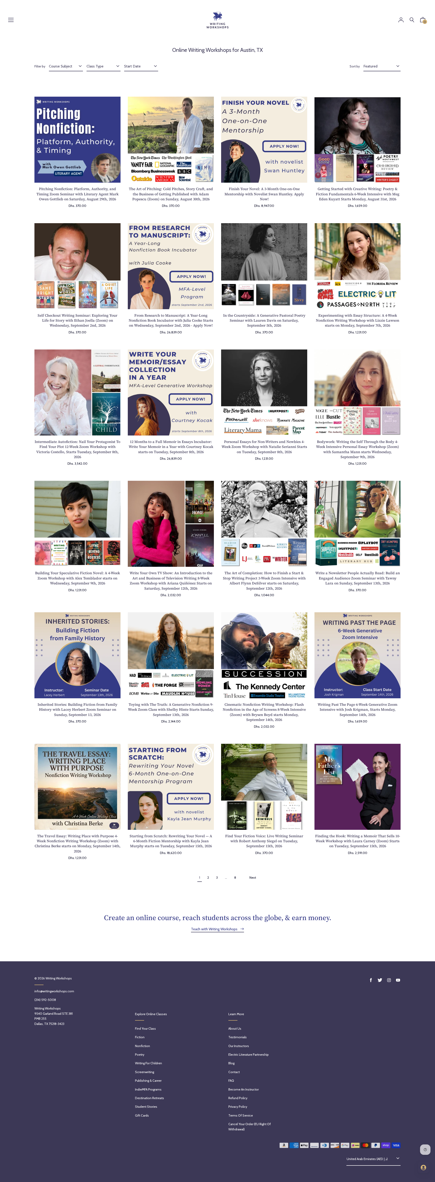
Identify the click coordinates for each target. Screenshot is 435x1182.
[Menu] (10, 20)
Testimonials (237, 1037)
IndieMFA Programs (148, 1089)
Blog (231, 1063)
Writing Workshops (59, 978)
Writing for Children (148, 1063)
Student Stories (146, 1107)
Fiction (140, 1037)
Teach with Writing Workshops (214, 929)
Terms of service (240, 1115)
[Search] (412, 20)
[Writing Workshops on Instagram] (389, 980)
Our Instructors (238, 1046)
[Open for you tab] (423, 1167)
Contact (234, 1072)
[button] (423, 21)
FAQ (231, 1081)
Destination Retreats (149, 1098)
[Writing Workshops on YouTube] (398, 980)
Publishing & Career (148, 1081)
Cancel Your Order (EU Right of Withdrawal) (249, 1126)
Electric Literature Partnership (248, 1055)
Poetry (139, 1055)
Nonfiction (142, 1046)
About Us (234, 1028)
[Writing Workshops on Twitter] (379, 980)
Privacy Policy (237, 1107)
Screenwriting (144, 1072)
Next (252, 878)
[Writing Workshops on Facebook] (370, 980)
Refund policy (237, 1098)
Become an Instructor (243, 1089)
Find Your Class (145, 1028)
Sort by (355, 66)
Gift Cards (142, 1115)
